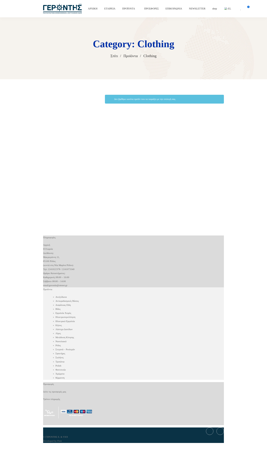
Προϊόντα (130, 56)
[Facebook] (209, 431)
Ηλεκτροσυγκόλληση (65, 317)
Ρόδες (58, 345)
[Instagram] (220, 431)
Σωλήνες (59, 357)
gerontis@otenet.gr (58, 285)
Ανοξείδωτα (61, 297)
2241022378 (54, 269)
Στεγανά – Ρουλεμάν (65, 349)
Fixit (59, 441)
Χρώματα (59, 374)
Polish (58, 365)
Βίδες (58, 309)
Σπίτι (114, 56)
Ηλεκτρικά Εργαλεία (65, 321)
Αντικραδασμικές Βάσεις (67, 301)
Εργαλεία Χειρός (63, 313)
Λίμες (58, 333)
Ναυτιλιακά (60, 341)
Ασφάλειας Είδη (63, 305)
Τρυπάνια (59, 361)
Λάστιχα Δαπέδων (64, 329)
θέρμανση (60, 378)
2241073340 (68, 269)
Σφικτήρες (60, 353)
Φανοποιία (60, 369)
